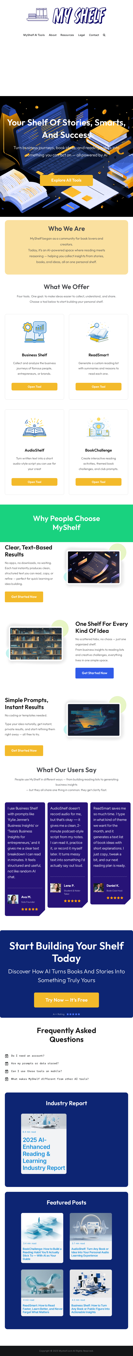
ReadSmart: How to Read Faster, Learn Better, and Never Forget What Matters (43, 1309)
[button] (104, 34)
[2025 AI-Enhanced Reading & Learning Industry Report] (43, 1115)
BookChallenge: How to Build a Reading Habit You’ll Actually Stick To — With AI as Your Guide (42, 1253)
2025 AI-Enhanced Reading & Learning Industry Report (44, 1154)
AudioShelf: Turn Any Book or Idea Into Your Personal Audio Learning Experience (90, 1252)
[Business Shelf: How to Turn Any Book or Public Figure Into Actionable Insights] (91, 1271)
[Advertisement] (66, 62)
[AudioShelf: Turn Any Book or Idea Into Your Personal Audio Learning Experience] (91, 1215)
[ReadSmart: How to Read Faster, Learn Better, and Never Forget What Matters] (42, 1271)
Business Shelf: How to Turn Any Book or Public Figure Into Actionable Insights (90, 1309)
